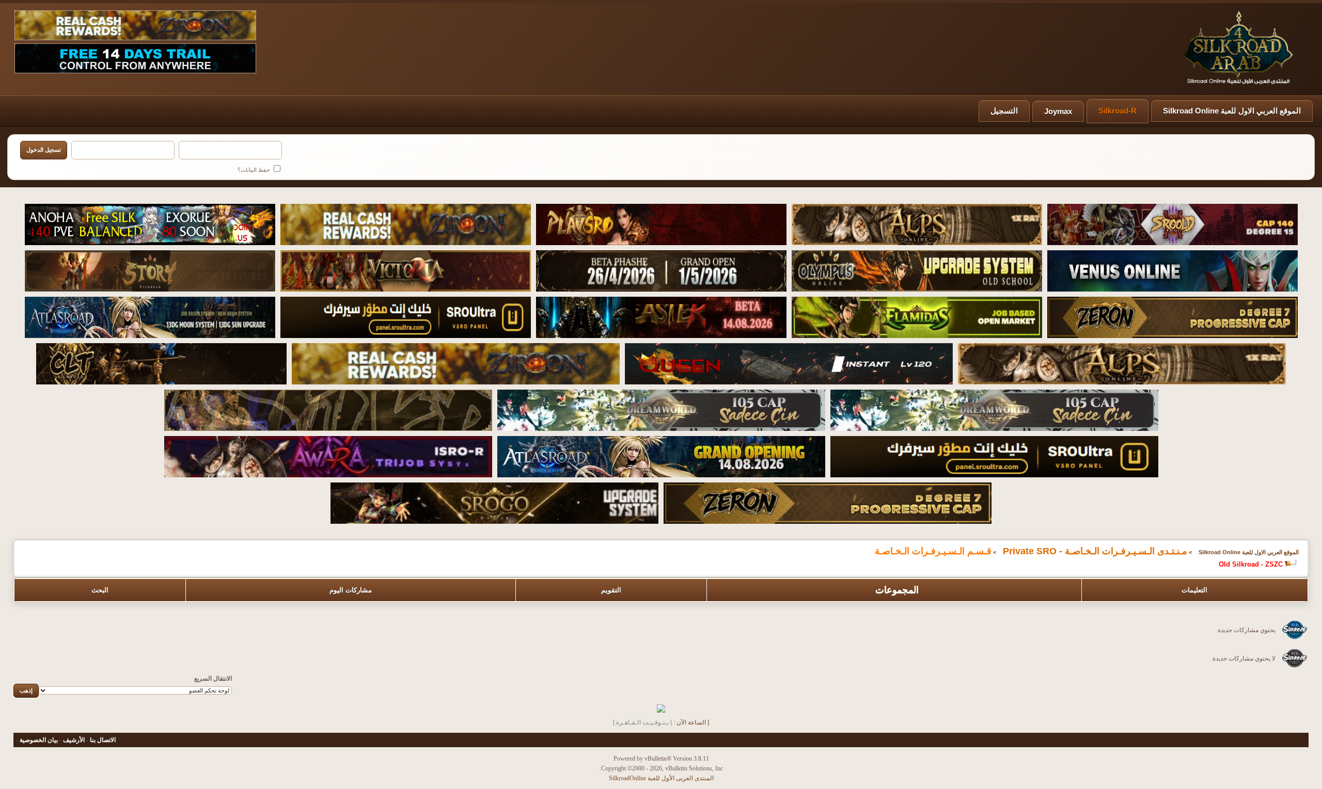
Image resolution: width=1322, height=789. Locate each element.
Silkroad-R (1117, 110)
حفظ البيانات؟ (255, 170)
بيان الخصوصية (39, 740)
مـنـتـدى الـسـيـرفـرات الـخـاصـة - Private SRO (1095, 551)
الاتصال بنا (103, 740)
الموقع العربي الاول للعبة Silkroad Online (1232, 110)
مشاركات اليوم (350, 590)
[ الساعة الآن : (691, 722)
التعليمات (1194, 590)
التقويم (611, 590)
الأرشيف (74, 740)
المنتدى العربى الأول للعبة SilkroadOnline (661, 778)
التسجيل (1004, 110)
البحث (99, 590)
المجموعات (897, 590)
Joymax (1058, 111)
